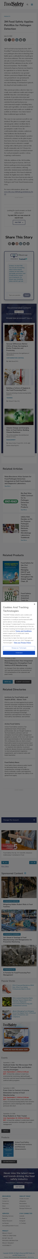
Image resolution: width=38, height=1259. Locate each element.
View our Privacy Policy (22, 643)
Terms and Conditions (23, 631)
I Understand (19, 652)
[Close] (34, 604)
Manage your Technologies (19, 648)
